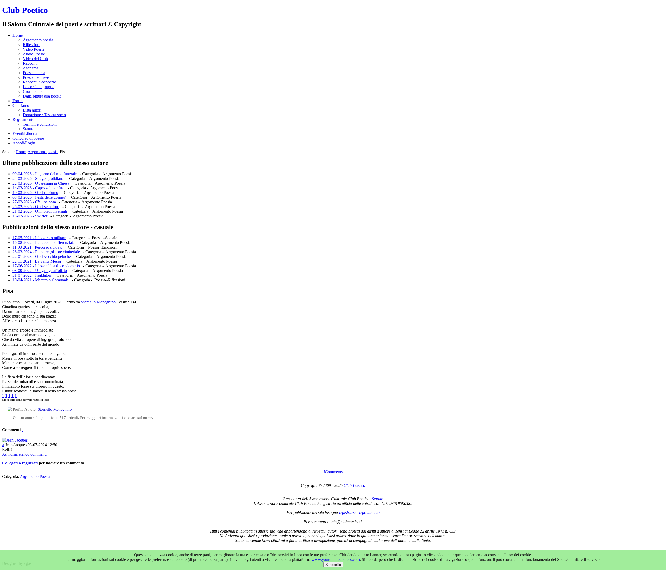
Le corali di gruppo (38, 87)
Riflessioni (31, 44)
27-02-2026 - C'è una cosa (34, 202)
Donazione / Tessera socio (44, 115)
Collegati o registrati (20, 463)
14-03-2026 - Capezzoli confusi (38, 188)
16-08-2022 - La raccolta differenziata (43, 242)
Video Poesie (33, 49)
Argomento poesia (38, 40)
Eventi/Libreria (24, 133)
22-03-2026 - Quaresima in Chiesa (40, 183)
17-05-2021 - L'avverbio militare (39, 238)
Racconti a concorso (39, 82)
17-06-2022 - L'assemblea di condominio (46, 266)
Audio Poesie (34, 54)
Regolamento (23, 119)
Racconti (30, 63)
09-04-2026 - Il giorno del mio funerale (44, 174)
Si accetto (333, 565)
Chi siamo (20, 105)
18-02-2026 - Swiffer (29, 216)
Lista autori (32, 110)
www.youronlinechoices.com (336, 559)
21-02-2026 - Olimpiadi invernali (39, 211)
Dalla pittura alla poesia (42, 96)
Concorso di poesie (28, 138)
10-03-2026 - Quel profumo (35, 192)
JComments (333, 472)
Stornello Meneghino (98, 302)
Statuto (28, 129)
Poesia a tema (34, 72)
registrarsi (347, 512)
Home (17, 35)
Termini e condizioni (40, 124)
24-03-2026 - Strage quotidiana (38, 178)
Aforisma (30, 68)
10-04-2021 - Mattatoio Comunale (40, 280)
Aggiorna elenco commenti (24, 454)
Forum (17, 101)
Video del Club (35, 58)
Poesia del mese (36, 77)
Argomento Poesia (35, 476)
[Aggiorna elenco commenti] (22, 430)
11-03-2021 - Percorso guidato (37, 247)
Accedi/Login (23, 143)
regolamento (369, 512)
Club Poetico (25, 10)
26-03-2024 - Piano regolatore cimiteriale (46, 252)
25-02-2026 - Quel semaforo (35, 206)
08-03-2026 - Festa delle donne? (39, 197)
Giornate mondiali (38, 91)
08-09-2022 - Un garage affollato (39, 270)
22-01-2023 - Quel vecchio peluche (41, 256)
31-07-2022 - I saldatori (31, 275)
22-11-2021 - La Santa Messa (36, 261)
